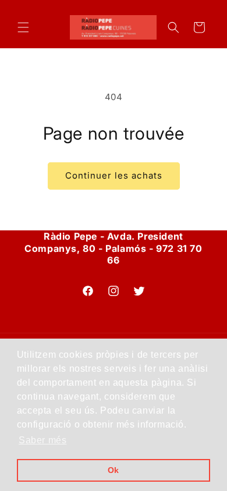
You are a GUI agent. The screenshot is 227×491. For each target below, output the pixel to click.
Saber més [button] (42, 440)
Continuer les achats (113, 175)
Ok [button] (113, 470)
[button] (23, 27)
